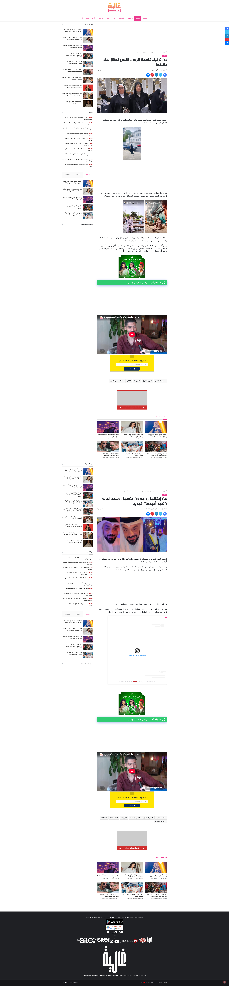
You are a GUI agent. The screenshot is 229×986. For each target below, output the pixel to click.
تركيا (128, 381)
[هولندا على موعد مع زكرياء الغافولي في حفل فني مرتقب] (108, 427)
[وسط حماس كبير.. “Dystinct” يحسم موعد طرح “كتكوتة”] (88, 80)
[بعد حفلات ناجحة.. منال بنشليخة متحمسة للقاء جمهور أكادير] (88, 88)
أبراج (93, 18)
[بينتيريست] (152, 75)
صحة (108, 18)
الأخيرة (88, 175)
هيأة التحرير (65, 983)
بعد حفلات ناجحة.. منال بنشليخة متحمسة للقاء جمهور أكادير (73, 86)
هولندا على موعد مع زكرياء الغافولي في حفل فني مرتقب (108, 435)
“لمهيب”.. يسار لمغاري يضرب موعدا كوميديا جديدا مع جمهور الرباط (157, 435)
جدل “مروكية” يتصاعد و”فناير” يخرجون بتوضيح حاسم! (132, 455)
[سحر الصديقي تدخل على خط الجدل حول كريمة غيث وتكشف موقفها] (88, 95)
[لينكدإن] (156, 75)
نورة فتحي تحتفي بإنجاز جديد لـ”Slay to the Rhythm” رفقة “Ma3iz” (157, 455)
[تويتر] (160, 75)
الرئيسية (145, 18)
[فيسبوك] (165, 75)
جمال (114, 18)
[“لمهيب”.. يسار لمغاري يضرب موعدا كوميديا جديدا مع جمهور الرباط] (156, 427)
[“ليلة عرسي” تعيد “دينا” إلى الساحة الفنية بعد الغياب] (88, 103)
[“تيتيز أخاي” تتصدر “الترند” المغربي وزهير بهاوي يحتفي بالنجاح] (108, 446)
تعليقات (67, 175)
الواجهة (136, 381)
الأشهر (78, 175)
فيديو (87, 18)
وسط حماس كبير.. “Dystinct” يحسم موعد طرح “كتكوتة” (72, 78)
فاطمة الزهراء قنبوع (116, 381)
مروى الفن (163, 70)
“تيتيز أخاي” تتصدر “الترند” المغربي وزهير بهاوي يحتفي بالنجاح (109, 455)
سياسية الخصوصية (74, 983)
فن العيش (100, 18)
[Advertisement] (132, 36)
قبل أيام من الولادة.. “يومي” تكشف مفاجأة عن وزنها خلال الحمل (133, 435)
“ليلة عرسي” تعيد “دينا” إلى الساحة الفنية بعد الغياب (74, 102)
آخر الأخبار (121, 18)
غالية (142, 983)
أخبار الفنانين (147, 381)
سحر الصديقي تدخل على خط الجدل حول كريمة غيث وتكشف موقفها (72, 94)
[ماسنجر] (148, 75)
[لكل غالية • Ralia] (114, 7)
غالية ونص (130, 18)
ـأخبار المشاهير (160, 381)
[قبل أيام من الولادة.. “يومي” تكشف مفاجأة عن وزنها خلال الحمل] (132, 427)
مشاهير (138, 18)
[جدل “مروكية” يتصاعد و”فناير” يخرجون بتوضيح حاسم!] (132, 446)
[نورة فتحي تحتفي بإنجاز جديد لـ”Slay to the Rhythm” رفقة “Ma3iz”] (156, 446)
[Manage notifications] (224, 982)
